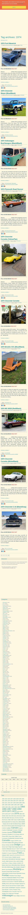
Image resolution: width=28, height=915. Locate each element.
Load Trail (5, 709)
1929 (17, 798)
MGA (5, 867)
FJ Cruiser (8, 853)
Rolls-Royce (5, 747)
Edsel (4, 662)
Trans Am (11, 893)
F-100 (17, 849)
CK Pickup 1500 (18, 834)
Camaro (4, 636)
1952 (3, 804)
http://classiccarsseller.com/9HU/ (12, 549)
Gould (4, 673)
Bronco (9, 825)
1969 (19, 809)
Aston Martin (5, 617)
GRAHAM (4, 675)
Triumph (4, 761)
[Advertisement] (14, 22)
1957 (18, 804)
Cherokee (4, 832)
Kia (3, 697)
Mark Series (8, 865)
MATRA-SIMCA (5, 714)
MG (21, 410)
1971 (9, 811)
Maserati (4, 713)
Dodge (4, 659)
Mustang (17, 869)
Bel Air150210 (14, 824)
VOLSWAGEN (5, 767)
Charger (20, 830)
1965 (22, 806)
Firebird (4, 853)
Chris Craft (5, 645)
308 (3, 817)
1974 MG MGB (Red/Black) (11, 408)
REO (4, 745)
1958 (21, 804)
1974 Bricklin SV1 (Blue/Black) (12, 347)
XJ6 (21, 895)
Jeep (4, 692)
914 (22, 817)
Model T (23, 867)
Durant (4, 660)
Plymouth (20, 191)
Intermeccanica (5, 684)
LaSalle (4, 704)
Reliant (4, 742)
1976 (6, 814)
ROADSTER (9, 879)
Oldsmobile (5, 730)
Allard (4, 607)
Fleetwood (14, 853)
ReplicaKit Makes (12, 877)
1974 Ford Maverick (8, 43)
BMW (4, 628)
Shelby (4, 751)
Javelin (3, 861)
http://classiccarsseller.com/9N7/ (12, 403)
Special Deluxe (13, 885)
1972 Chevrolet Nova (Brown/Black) (9, 908)
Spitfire (22, 885)
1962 (12, 807)
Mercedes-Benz (16, 865)
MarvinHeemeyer (9, 45)
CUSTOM (4, 842)
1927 (11, 798)
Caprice (21, 828)
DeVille (12, 845)
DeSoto (4, 656)
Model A (18, 867)
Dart (12, 842)
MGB (9, 453)
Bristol (4, 632)
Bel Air (8, 823)
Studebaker (5, 755)
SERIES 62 (21, 881)
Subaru (4, 757)
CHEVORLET (5, 641)
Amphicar (4, 612)
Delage (4, 654)
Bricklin (19, 348)
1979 (16, 813)
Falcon (17, 851)
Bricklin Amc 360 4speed (7, 630)
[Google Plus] (4, 88)
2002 (7, 815)
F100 (6, 851)
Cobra (4, 649)
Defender (20, 842)
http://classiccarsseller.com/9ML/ (12, 502)
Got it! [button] (14, 7)
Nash (4, 725)
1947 (11, 802)
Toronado (14, 891)
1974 (5, 85)
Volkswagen (20, 145)
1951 (23, 802)
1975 (3, 814)
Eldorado (9, 849)
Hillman (4, 678)
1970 (4, 811)
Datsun (4, 651)
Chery (4, 639)
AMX (12, 819)
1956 (15, 804)
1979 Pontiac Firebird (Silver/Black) (9, 907)
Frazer (4, 668)
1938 (20, 800)
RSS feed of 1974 (4, 40)
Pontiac (4, 736)
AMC (4, 609)
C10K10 (4, 828)
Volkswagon (5, 766)
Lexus (4, 705)
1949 (17, 802)
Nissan (4, 726)
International (5, 687)
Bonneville (4, 825)
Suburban (18, 887)
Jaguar (4, 691)
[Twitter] (3, 88)
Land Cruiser (19, 861)
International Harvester (7, 688)
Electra (13, 848)
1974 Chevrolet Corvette (10, 301)
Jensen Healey (5, 694)
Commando (5, 838)
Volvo (4, 768)
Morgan (4, 723)
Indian (4, 683)
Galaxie (4, 855)
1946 (9, 802)
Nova (18, 871)
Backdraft (4, 624)
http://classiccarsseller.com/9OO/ (12, 342)
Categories (4, 599)
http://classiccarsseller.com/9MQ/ (12, 454)
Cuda (19, 840)
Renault (4, 744)
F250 (9, 851)
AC (3, 603)
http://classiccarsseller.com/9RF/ (12, 232)
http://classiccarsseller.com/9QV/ (12, 296)
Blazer (8, 134)
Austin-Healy (5, 623)
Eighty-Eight (18, 846)
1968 (14, 809)
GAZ (3, 670)
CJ (13, 834)
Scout (7, 881)
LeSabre (14, 863)
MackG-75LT (5, 712)
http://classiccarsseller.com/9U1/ (12, 136)
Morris (4, 724)
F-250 (23, 849)
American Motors (6, 611)
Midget (11, 867)
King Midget (5, 698)
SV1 (10, 402)
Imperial (18, 857)
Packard (10, 873)
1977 (9, 814)
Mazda (4, 715)
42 (8, 555)
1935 (11, 800)
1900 (3, 798)
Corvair (21, 838)
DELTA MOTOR (5, 655)
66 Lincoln (5, 602)
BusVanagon (9, 183)
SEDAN (16, 881)
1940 (3, 802)
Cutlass (9, 842)
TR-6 (7, 893)
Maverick (10, 85)
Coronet (16, 838)
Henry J (4, 677)
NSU (4, 728)
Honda (4, 680)
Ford (21, 45)
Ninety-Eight (9, 871)
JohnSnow (8, 145)
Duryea (4, 661)
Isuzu (4, 689)
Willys (4, 769)
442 (16, 817)
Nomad (14, 871)
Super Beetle (5, 889)
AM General (5, 608)
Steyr (4, 753)
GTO (20, 855)
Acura (4, 604)
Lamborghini (5, 700)
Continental (11, 838)
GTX (3, 857)
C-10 (7, 548)
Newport (4, 871)
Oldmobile (5, 729)
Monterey (10, 869)
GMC (4, 672)
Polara (23, 873)
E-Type (9, 847)
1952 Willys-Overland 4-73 (8, 906)
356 (8, 817)
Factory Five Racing (6, 664)
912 (20, 817)
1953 (6, 804)
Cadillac (4, 635)
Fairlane (13, 851)
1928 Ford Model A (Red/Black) (8, 909)
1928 (14, 798)
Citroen (4, 648)
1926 (9, 798)
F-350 (3, 851)
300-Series (19, 815)
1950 (20, 802)
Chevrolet (22, 95)
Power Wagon (17, 875)
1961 (9, 807)
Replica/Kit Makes (6, 746)
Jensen (4, 693)
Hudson (4, 681)
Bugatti (4, 633)
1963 (15, 807)
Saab (4, 750)
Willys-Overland (6, 771)
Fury (23, 853)
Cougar (12, 840)
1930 (20, 798)
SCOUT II (11, 881)
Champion (15, 830)
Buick (4, 634)
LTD (22, 863)
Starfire (7, 887)
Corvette (12, 341)
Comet (19, 836)
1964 (18, 807)
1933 (6, 800)
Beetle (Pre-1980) (17, 821)
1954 (9, 804)
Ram (4, 740)
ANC (4, 613)
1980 (20, 814)
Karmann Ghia (12, 861)
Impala (14, 857)
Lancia (4, 702)
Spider (18, 885)
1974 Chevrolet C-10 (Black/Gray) (13, 507)
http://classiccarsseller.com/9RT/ (12, 184)
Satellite (4, 881)
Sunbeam (4, 758)
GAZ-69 (4, 671)
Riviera (18, 877)
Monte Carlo (5, 869)
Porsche (4, 737)
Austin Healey (5, 620)
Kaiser (4, 696)
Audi (4, 618)
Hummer (4, 682)
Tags (2, 795)
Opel (4, 731)
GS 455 (17, 855)
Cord (4, 650)
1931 (23, 798)
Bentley (4, 627)
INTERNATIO (5, 686)
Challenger (9, 830)
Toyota (4, 760)
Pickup (14, 873)
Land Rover (5, 703)
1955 (12, 804)
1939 (22, 800)
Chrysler (4, 646)
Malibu (3, 865)
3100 (5, 817)
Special (7, 885)
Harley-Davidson (6, 676)
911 (18, 817)
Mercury (4, 718)
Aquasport (5, 614)
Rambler (4, 741)
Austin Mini (5, 622)
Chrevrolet (5, 644)
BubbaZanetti (8, 191)
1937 (17, 800)
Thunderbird (5, 891)
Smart (4, 752)
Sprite (3, 887)
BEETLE (10, 821)
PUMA (4, 739)
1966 (4, 809)
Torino (10, 891)
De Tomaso (5, 652)
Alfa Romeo (5, 606)
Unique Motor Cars (6, 763)
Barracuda (5, 822)
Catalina (4, 830)
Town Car (19, 891)
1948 (14, 802)
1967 (9, 809)
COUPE (16, 840)
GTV (23, 855)
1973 (18, 811)
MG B (4, 720)
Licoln (4, 707)
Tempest (15, 889)
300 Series (14, 815)
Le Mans (10, 863)
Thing (18, 889)
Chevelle (4, 640)
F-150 (20, 848)
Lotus (4, 710)
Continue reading (4, 82)
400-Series (12, 817)
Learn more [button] (20, 3)
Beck (4, 625)
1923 (6, 798)
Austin (4, 619)
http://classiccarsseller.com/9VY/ (12, 86)
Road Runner (12, 230)
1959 (3, 807)
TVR (3, 762)
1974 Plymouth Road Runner (12, 189)
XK (23, 895)
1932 (3, 800)
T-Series (11, 889)
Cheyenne (4, 834)
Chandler (4, 638)
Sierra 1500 (9, 883)
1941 (6, 802)
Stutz (4, 756)
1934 (9, 800)
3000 (24, 815)
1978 (12, 814)
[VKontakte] (2, 88)
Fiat (3, 666)
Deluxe (3, 845)
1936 (14, 800)
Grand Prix (12, 855)
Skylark (21, 883)
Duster (22, 845)
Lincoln (4, 708)
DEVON (4, 657)
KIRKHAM (5, 699)
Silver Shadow (15, 883)
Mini (3, 721)
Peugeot (4, 734)
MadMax (8, 241)
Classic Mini (11, 836)
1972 (14, 811)
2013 (10, 815)
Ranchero (4, 877)
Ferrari (4, 665)
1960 (6, 807)
